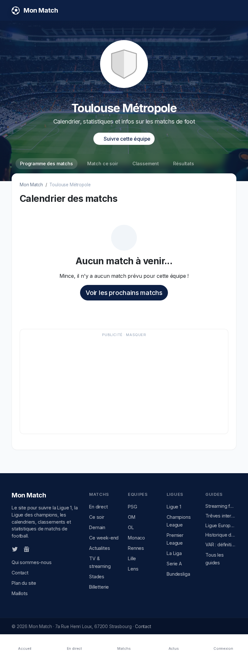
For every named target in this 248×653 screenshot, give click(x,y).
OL (131, 527)
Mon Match (31, 184)
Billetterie (99, 587)
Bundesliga (178, 574)
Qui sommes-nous (32, 562)
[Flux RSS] (37, 548)
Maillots (20, 593)
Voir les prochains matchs (124, 293)
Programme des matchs (46, 163)
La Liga (174, 553)
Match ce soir (102, 163)
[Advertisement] (124, 384)
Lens (133, 568)
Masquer (136, 334)
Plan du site (24, 583)
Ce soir (96, 517)
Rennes (136, 548)
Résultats (183, 163)
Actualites (99, 548)
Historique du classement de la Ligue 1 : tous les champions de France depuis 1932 (220, 535)
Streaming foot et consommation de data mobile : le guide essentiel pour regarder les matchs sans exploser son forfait (220, 506)
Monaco (136, 537)
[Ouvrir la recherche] (230, 10)
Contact (20, 572)
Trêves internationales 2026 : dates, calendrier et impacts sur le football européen (220, 515)
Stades (96, 576)
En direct (98, 506)
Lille (132, 558)
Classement (145, 163)
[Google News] (26, 548)
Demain (97, 527)
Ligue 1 (174, 506)
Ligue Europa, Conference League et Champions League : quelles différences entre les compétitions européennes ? (220, 525)
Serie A (174, 563)
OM (131, 517)
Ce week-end (104, 537)
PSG (132, 506)
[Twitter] (15, 548)
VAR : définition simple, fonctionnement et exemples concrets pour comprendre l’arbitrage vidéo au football (220, 544)
